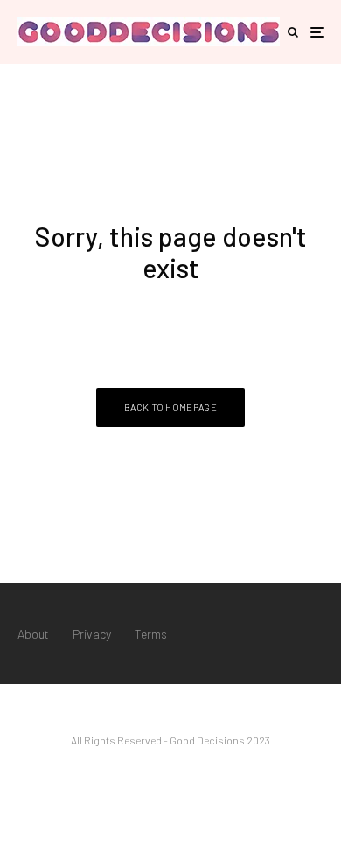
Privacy (92, 633)
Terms (151, 633)
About (33, 633)
